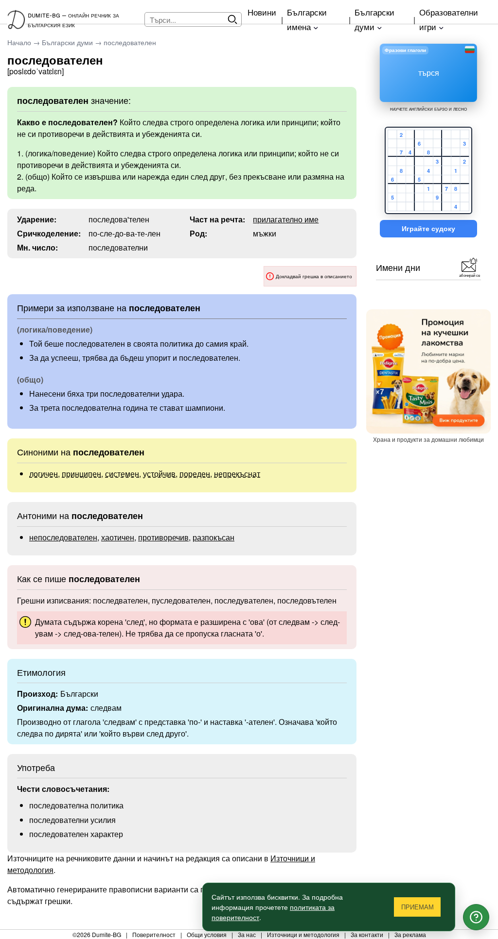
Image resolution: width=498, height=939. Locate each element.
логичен (43, 473)
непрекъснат (237, 473)
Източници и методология (303, 934)
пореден (194, 473)
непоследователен (63, 537)
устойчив (159, 473)
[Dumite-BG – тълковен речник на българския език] (17, 19)
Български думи (67, 42)
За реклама (410, 934)
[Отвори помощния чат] (476, 917)
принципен (81, 473)
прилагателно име (286, 219)
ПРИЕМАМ (417, 907)
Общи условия (207, 934)
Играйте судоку (428, 229)
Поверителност (154, 934)
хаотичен (117, 537)
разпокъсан (213, 537)
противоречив (163, 537)
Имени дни (398, 267)
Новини (262, 12)
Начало (19, 42)
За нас (247, 934)
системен (122, 473)
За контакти (367, 934)
